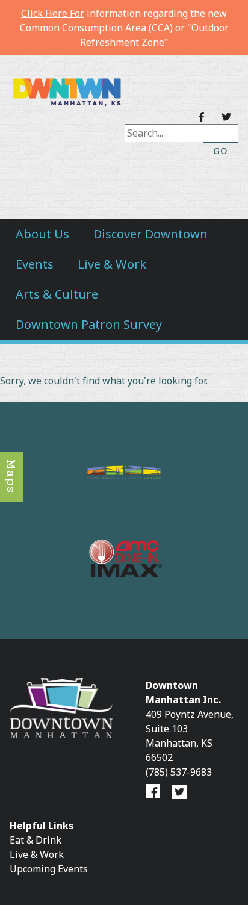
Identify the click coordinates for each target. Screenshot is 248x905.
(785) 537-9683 (179, 772)
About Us (42, 234)
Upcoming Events (49, 868)
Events (35, 264)
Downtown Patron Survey (89, 324)
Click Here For (52, 13)
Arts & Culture (57, 294)
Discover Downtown (150, 234)
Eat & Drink (35, 840)
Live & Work (112, 264)
